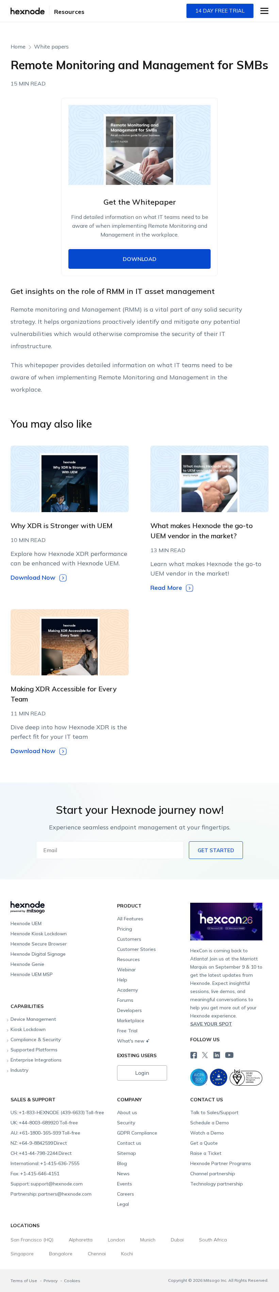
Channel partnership (212, 1174)
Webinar (126, 970)
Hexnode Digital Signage (38, 954)
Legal (123, 1204)
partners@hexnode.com (51, 1194)
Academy (127, 990)
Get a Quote (204, 1143)
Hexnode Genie (27, 964)
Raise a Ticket (205, 1153)
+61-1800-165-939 (45, 1133)
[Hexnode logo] (62, 904)
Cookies (72, 1280)
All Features (130, 919)
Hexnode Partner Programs (220, 1163)
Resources (69, 12)
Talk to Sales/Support (214, 1112)
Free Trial (127, 1031)
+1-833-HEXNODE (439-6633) (57, 1112)
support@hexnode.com (47, 1184)
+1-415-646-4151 (35, 1174)
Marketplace (130, 1020)
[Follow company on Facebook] (193, 1054)
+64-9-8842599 (39, 1143)
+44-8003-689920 (44, 1123)
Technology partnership (216, 1184)
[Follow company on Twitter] (204, 1054)
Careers (125, 1194)
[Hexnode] (28, 11)
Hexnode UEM (26, 923)
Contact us (129, 1143)
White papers (51, 46)
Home (18, 46)
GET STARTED (216, 850)
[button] (264, 10)
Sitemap (126, 1153)
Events (124, 1184)
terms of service (139, 366)
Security (126, 1123)
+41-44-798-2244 (41, 1153)
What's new (130, 1041)
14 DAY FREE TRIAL (220, 10)
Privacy (51, 1280)
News (123, 1174)
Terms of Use (24, 1280)
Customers (129, 939)
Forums (125, 1000)
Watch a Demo (207, 1133)
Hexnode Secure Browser (39, 944)
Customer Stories (136, 949)
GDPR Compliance (137, 1133)
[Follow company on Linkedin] (216, 1054)
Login (142, 1072)
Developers (129, 1010)
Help (122, 980)
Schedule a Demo (209, 1123)
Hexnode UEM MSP (32, 974)
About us (127, 1112)
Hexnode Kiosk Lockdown (39, 934)
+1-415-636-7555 (45, 1163)
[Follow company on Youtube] (229, 1054)
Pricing (124, 929)
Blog (122, 1163)
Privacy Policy (178, 366)
